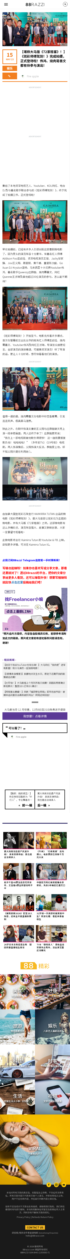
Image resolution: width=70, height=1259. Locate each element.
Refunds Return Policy (42, 1217)
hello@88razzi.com (35, 1235)
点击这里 (17, 582)
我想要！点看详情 (35, 716)
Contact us (35, 1227)
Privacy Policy (23, 1217)
